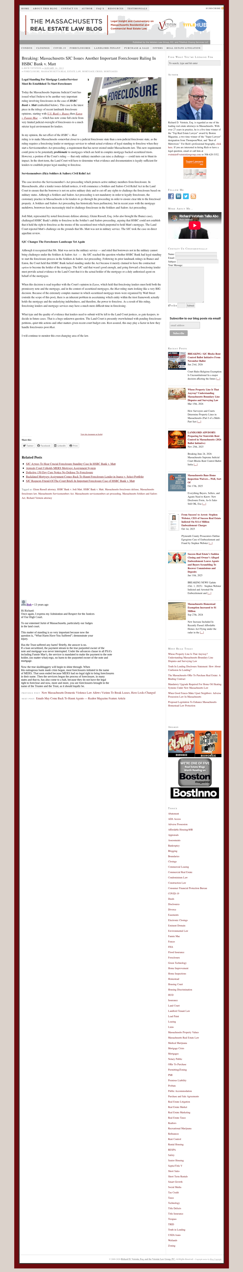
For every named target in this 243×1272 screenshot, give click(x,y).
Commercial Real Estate (180, 872)
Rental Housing (176, 1144)
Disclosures (173, 904)
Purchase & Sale (136, 47)
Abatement (173, 813)
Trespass (172, 1219)
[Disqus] (93, 551)
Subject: (172, 261)
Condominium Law (178, 877)
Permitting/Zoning (177, 1069)
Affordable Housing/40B (180, 829)
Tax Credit (173, 1192)
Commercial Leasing (178, 866)
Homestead (173, 979)
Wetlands (172, 1240)
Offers (158, 47)
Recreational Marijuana (179, 1128)
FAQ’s (100, 8)
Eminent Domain (176, 925)
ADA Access (174, 819)
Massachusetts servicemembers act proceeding (98, 493)
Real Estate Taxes (177, 1117)
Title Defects (174, 1208)
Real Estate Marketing (179, 1112)
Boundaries (173, 856)
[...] (218, 378)
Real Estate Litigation (184, 47)
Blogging (172, 851)
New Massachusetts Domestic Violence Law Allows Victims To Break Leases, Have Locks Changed (98, 692)
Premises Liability (177, 1080)
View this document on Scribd (91, 434)
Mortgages (111, 71)
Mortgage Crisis (92, 71)
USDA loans (174, 1235)
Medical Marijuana (177, 1043)
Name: (171, 254)
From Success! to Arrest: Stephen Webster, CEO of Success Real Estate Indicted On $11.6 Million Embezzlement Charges (201, 520)
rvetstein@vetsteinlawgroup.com (184, 154)
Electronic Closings (178, 920)
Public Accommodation (180, 1091)
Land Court (174, 1005)
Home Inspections (177, 973)
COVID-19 (60, 47)
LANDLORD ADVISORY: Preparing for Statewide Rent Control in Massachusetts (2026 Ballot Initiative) (204, 437)
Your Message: (175, 265)
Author (87, 8)
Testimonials (137, 8)
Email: (171, 257)
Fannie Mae (174, 936)
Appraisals (173, 835)
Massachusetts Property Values (183, 1032)
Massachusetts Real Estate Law (61, 71)
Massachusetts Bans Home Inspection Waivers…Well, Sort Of (204, 478)
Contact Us (69, 8)
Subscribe (213, 8)
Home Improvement (178, 968)
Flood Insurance (176, 952)
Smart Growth (175, 1181)
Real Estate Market (177, 1107)
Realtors (172, 1123)
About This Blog (45, 8)
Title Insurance (175, 1213)
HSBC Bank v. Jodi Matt (69, 489)
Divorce (172, 909)
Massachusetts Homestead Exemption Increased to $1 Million (202, 607)
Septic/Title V (175, 1165)
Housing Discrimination (180, 989)
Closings (43, 47)
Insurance (173, 1000)
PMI (170, 1075)
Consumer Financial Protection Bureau (187, 888)
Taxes (171, 1197)
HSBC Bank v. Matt (93, 489)
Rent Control (174, 1139)
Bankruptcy (174, 845)
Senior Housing (176, 1160)
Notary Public (175, 1059)
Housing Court (175, 984)
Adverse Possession (177, 824)
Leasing (172, 1021)
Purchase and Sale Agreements (183, 1096)
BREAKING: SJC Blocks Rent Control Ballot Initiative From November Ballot (204, 357)
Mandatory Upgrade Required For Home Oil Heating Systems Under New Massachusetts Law (194, 685)
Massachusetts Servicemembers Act (56, 493)
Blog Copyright (215, 1259)
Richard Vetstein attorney (39, 498)
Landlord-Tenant (107, 47)
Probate (172, 1085)
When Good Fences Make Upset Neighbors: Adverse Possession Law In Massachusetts (194, 694)
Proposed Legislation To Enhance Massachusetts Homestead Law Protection (192, 703)
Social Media (174, 1187)
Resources (116, 8)
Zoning (171, 1245)
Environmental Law (178, 930)
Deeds (171, 898)
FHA (170, 946)
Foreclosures (80, 47)
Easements (173, 914)
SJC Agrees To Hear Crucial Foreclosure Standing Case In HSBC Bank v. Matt (71, 464)
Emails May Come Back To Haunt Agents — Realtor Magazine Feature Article (80, 698)
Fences (171, 941)
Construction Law (177, 882)
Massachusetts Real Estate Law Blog (115, 27)
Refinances (173, 1133)
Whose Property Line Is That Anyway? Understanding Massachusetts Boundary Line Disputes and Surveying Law (204, 395)
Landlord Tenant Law (179, 1011)
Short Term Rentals (178, 1176)
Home (25, 8)
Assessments (174, 840)
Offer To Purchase (177, 1064)
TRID (171, 1224)
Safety (171, 1155)
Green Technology (177, 962)
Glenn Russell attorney (44, 489)
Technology (174, 1203)
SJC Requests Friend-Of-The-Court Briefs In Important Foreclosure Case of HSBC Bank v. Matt (80, 481)
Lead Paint (173, 1016)
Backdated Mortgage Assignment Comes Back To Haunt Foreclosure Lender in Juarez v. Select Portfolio (85, 476)
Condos (27, 47)
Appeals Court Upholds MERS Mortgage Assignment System (61, 468)
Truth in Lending (176, 1229)
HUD (170, 995)
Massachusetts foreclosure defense (122, 489)
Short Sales (173, 1171)
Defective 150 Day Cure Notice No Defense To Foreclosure (59, 472)
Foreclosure (32, 71)
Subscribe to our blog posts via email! (195, 318)
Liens (171, 1027)
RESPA (172, 1149)
